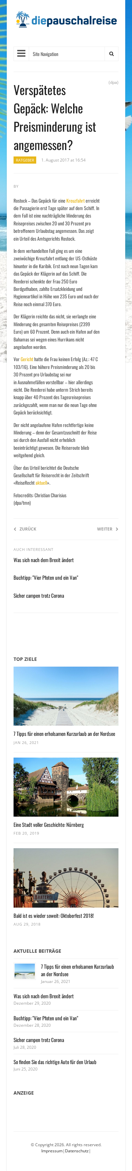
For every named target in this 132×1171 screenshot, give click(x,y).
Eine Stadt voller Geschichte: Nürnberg (49, 824)
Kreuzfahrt (75, 200)
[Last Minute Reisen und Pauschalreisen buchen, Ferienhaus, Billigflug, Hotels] (66, 22)
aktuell (41, 482)
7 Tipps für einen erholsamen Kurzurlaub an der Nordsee (64, 733)
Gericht (27, 359)
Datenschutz (77, 1151)
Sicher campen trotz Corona (39, 595)
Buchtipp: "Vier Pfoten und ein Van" (46, 577)
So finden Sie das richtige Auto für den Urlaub (55, 1061)
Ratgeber (25, 160)
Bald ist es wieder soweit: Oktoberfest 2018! (54, 915)
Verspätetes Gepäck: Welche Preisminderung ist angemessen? (55, 116)
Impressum (52, 1151)
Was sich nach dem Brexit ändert (44, 559)
